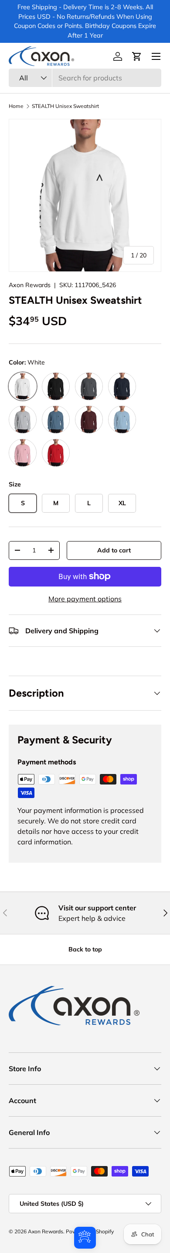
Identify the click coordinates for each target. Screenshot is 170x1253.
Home (16, 106)
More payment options (85, 598)
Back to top (85, 949)
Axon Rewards (30, 285)
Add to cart (114, 550)
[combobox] (85, 78)
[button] (136, 56)
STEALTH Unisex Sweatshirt (65, 106)
